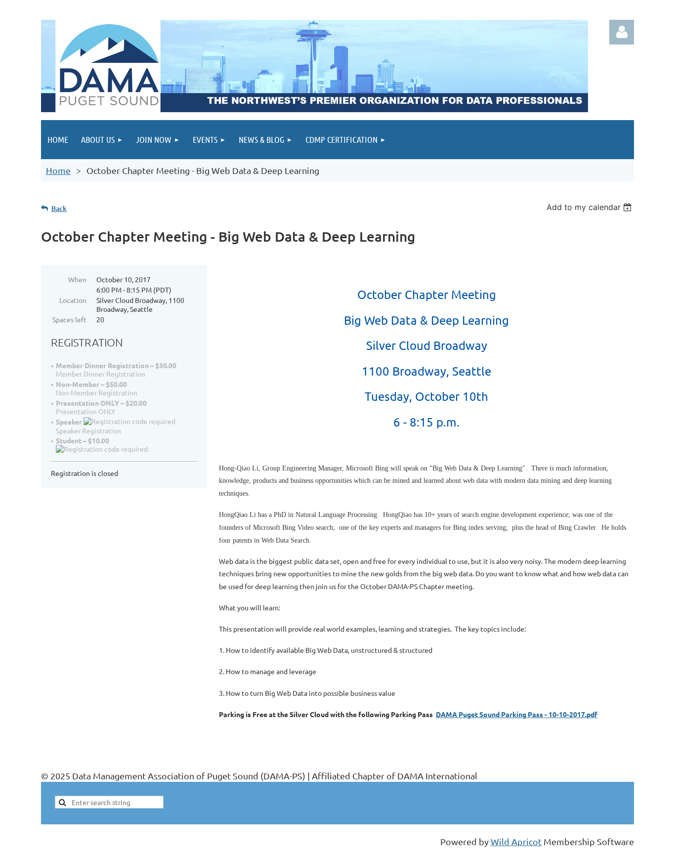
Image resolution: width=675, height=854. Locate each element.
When (77, 279)
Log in (621, 32)
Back (59, 208)
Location (72, 300)
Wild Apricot (516, 841)
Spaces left (69, 319)
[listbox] (590, 207)
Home (58, 170)
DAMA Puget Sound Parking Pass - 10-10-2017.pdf (516, 714)
